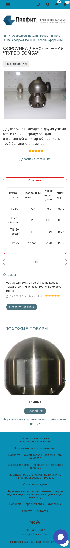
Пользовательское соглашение (35, 448)
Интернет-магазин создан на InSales (35, 542)
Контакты (41, 511)
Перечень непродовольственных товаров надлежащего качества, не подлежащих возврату (35, 494)
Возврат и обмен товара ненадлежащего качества (35, 466)
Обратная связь (34, 504)
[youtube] (38, 522)
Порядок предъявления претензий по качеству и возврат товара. (35, 476)
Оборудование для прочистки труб (36, 36)
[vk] (32, 522)
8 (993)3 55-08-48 (35, 530)
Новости (15, 504)
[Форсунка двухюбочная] (35, 95)
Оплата (27, 511)
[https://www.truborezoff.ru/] (35, 20)
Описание (35, 180)
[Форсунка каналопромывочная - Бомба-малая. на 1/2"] (35, 411)
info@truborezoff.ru (35, 534)
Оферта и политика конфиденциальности (35, 440)
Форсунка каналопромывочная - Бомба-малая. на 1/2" (35, 421)
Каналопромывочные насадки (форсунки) (35, 40)
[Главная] (5, 36)
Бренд (35, 262)
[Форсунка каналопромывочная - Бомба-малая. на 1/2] (35, 366)
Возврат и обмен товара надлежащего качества (35, 456)
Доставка (54, 504)
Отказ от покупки (35, 484)
